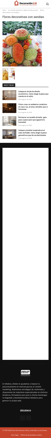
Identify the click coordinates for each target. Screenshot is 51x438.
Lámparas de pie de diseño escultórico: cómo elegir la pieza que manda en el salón (33, 93)
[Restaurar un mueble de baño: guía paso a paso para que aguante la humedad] (9, 121)
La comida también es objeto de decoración (23, 10)
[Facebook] (22, 418)
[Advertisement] (25, 254)
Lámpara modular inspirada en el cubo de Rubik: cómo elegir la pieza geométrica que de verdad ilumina (32, 132)
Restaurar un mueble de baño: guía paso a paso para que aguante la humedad (32, 119)
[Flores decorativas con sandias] (25, 43)
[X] (28, 418)
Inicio (4, 10)
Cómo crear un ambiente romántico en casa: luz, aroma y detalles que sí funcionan (33, 106)
